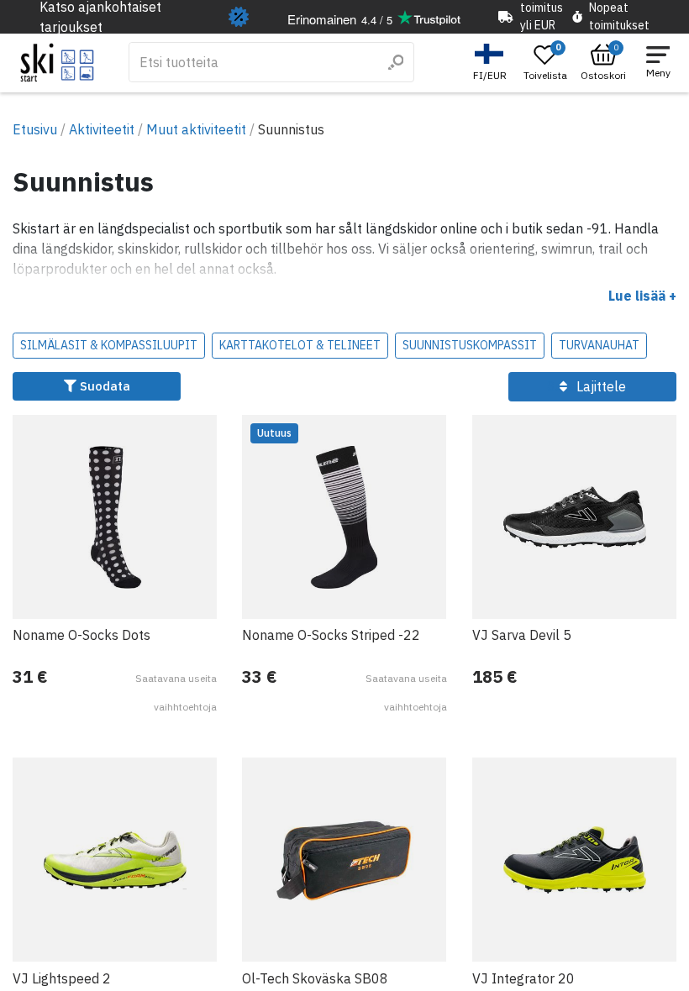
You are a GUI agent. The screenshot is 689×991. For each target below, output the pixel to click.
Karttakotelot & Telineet (300, 345)
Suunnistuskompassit (469, 345)
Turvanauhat (599, 345)
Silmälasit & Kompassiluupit (108, 345)
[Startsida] (57, 62)
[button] (492, 62)
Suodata (103, 386)
